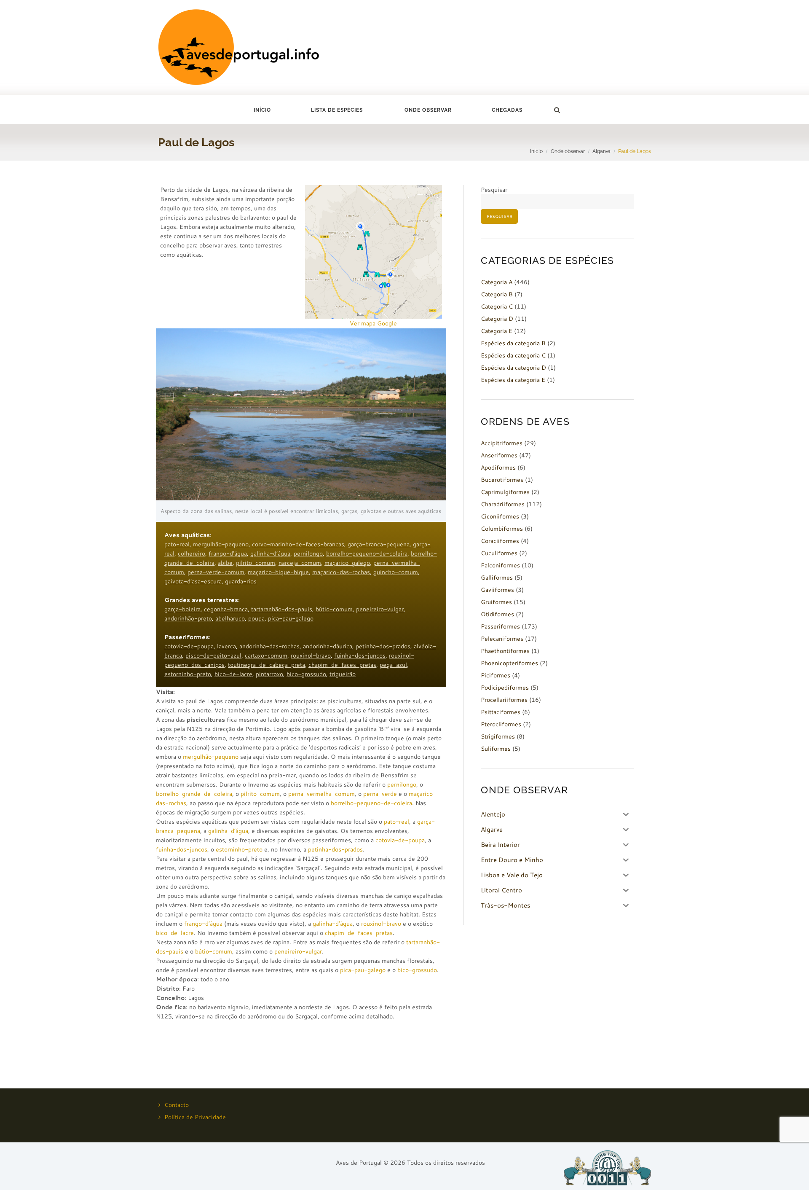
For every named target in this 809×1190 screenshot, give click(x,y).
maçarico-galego (347, 563)
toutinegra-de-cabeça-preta (266, 665)
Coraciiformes (500, 541)
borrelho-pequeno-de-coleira (366, 553)
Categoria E (496, 331)
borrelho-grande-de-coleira (194, 794)
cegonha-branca (226, 609)
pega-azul (393, 665)
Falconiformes (500, 565)
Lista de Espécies (337, 110)
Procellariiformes (504, 700)
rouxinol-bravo (311, 655)
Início (262, 110)
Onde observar (568, 151)
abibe (225, 563)
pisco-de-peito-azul (213, 655)
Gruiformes (496, 602)
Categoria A (496, 282)
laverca (226, 646)
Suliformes (496, 748)
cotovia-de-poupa (189, 646)
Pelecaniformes (502, 638)
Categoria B (497, 294)
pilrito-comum (255, 563)
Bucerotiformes (502, 479)
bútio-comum (334, 609)
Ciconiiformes (500, 516)
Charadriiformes (503, 504)
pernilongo (308, 553)
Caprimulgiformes (505, 492)
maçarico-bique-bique (278, 572)
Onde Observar (428, 110)
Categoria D (497, 318)
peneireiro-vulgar (380, 609)
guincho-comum (395, 572)
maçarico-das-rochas (341, 572)
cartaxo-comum (266, 655)
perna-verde (380, 794)
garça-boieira (182, 609)
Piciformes (495, 675)
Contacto (176, 1105)
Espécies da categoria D (513, 367)
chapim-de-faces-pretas (342, 665)
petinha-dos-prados (383, 646)
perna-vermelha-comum (321, 794)
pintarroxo (269, 674)
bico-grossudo (306, 674)
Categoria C (497, 306)
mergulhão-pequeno (221, 544)
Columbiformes (502, 528)
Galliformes (497, 577)
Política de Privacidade (195, 1117)
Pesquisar (494, 189)
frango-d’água (228, 553)
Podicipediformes (505, 687)
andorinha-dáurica (327, 646)
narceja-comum (300, 563)
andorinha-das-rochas (269, 646)
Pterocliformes (501, 724)
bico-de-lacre (233, 674)
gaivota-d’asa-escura (193, 581)
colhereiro (191, 553)
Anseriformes (499, 455)
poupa (256, 618)
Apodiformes (498, 467)
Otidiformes (497, 614)
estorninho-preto (187, 674)
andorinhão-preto (188, 618)
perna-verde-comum (216, 572)
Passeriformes (500, 626)
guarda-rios (241, 581)
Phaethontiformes (505, 651)
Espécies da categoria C (513, 355)
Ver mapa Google (373, 323)
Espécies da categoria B (513, 343)
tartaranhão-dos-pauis (281, 609)
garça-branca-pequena (379, 544)
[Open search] (556, 110)
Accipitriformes (501, 443)
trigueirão (342, 674)
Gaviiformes (497, 590)
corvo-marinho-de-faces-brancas (298, 544)
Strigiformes (498, 736)
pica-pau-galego (290, 618)
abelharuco (230, 618)
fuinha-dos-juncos (360, 655)
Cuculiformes (499, 553)
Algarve (601, 151)
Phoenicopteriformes (509, 663)
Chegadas (507, 110)
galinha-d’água (270, 553)
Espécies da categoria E (513, 380)
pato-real (177, 544)
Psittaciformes (500, 712)
